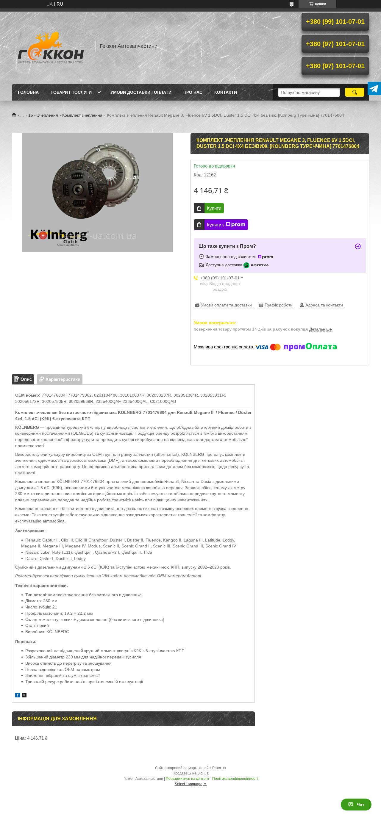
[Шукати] (354, 92)
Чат (360, 804)
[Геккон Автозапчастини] (50, 46)
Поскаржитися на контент (188, 779)
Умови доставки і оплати (140, 92)
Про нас (192, 92)
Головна (28, 92)
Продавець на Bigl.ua (191, 773)
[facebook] (17, 695)
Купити (214, 208)
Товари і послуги (71, 92)
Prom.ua (219, 768)
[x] (24, 695)
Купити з (215, 224)
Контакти (225, 92)
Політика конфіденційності (235, 779)
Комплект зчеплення (82, 115)
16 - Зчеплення (43, 115)
